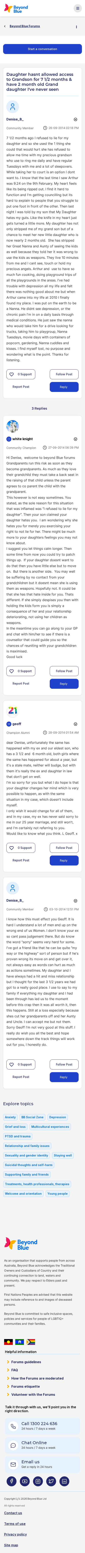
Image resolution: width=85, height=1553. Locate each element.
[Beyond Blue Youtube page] (24, 1483)
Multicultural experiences (50, 1126)
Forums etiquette (25, 1386)
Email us (30, 1461)
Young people (57, 1193)
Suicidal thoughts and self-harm (28, 1165)
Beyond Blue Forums (17, 8)
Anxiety (10, 1117)
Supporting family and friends (27, 1174)
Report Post (21, 386)
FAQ (14, 1370)
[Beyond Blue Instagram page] (38, 1483)
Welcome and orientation (23, 1193)
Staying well (63, 1155)
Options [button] (78, 26)
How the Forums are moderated (37, 1378)
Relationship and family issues (27, 1146)
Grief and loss (15, 1126)
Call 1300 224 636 (39, 1423)
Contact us (13, 1513)
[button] (11, 374)
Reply (63, 387)
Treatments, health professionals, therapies (37, 1184)
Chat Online (34, 1442)
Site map (11, 1545)
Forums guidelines (26, 1362)
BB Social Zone (32, 1117)
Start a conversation (42, 49)
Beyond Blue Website (22, 1243)
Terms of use (15, 1524)
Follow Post (64, 374)
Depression (57, 1117)
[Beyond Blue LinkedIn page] (64, 1483)
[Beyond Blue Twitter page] (51, 1483)
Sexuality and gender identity (26, 1155)
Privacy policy (15, 1534)
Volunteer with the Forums (33, 1394)
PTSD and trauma (18, 1136)
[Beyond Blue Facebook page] (11, 1483)
